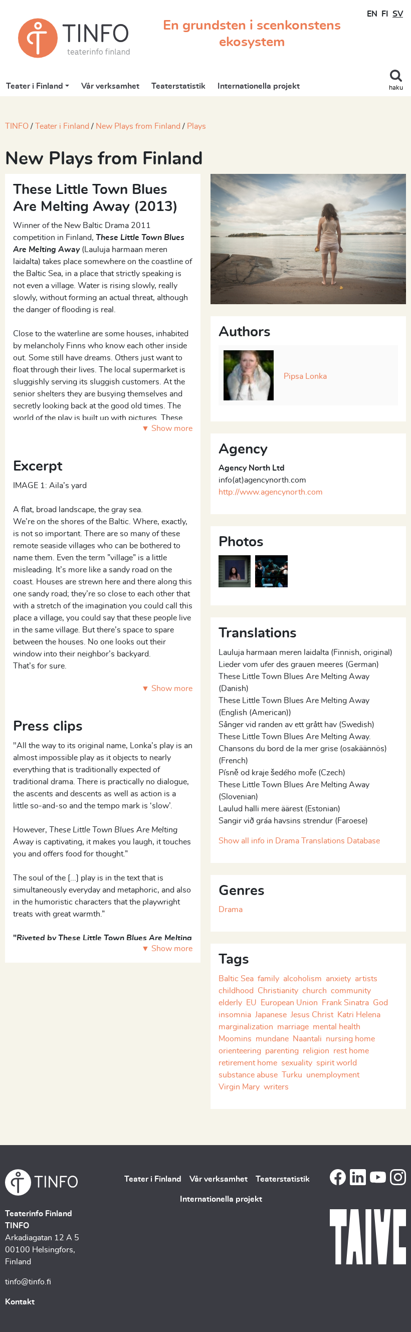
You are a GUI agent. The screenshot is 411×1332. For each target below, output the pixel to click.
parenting (282, 1051)
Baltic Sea (236, 979)
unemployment (332, 1075)
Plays (196, 126)
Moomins (235, 1039)
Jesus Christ (312, 1015)
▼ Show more (166, 428)
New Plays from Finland (138, 126)
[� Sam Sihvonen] (308, 238)
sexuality (296, 1063)
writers (276, 1087)
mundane (272, 1039)
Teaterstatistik (178, 86)
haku (396, 88)
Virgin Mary (239, 1087)
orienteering (240, 1051)
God (380, 1003)
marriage (293, 1027)
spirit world (336, 1063)
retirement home (248, 1063)
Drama (231, 910)
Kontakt (20, 1302)
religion (316, 1051)
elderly (230, 1003)
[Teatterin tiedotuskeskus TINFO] (74, 38)
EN (372, 14)
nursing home (350, 1039)
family (268, 979)
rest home (351, 1051)
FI (384, 14)
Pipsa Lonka (305, 376)
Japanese (271, 1015)
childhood (236, 991)
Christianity (278, 991)
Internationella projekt (259, 86)
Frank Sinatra (345, 1003)
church (314, 991)
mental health (336, 1027)
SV (397, 14)
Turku (292, 1075)
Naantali (307, 1039)
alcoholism (302, 979)
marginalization (246, 1027)
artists (366, 979)
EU (251, 1003)
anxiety (338, 979)
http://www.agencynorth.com (271, 492)
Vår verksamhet (110, 86)
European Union (289, 1003)
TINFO (17, 126)
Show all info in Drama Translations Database (299, 841)
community (351, 991)
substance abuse (248, 1075)
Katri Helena (358, 1015)
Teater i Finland (34, 86)
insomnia (235, 1015)
